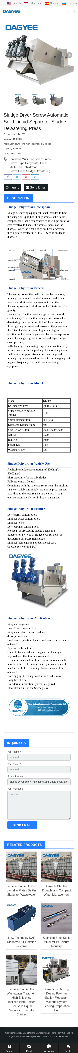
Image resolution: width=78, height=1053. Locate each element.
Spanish (55, 3)
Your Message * (16, 788)
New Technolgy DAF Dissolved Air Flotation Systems (21, 942)
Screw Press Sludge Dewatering (30, 171)
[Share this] (8, 177)
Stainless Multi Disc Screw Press (30, 159)
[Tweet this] (17, 177)
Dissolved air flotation (58, 1036)
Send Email (37, 187)
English (16, 3)
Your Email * (14, 764)
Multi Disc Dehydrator (23, 167)
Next (69, 55)
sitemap (30, 1036)
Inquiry (14, 187)
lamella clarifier (41, 1036)
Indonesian (35, 3)
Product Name (15, 776)
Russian (72, 3)
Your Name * (14, 751)
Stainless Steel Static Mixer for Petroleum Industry (56, 942)
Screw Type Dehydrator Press (28, 163)
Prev (9, 55)
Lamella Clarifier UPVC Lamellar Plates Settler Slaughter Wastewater (21, 890)
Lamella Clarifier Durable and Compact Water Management (56, 890)
